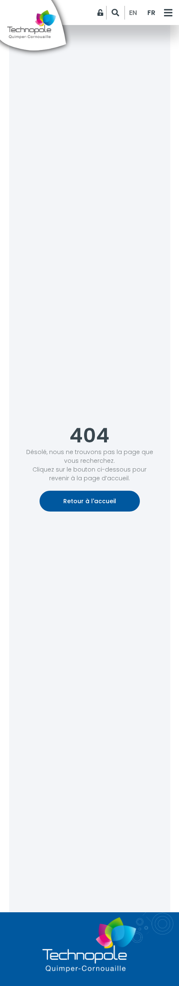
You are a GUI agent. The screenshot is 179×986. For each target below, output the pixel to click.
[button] (115, 13)
